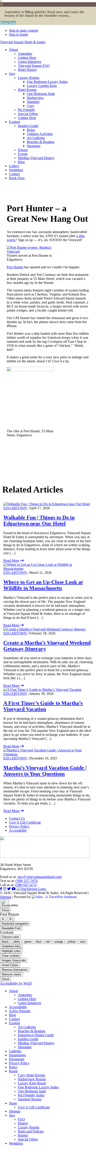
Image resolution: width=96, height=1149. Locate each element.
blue (38, 941)
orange (58, 941)
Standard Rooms (29, 1099)
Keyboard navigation (15, 923)
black (5, 941)
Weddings (16, 1143)
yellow (71, 941)
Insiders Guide (28, 1039)
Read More (11, 560)
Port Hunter (15, 267)
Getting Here (27, 999)
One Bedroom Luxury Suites (38, 1087)
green (27, 941)
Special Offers (28, 1139)
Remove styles (11, 974)
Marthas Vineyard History (36, 1043)
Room (13, 1071)
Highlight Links (11, 951)
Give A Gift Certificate (25, 822)
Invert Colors (10, 965)
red (48, 941)
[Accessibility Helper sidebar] (4, 903)
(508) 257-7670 (26, 881)
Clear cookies (10, 955)
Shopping (24, 1047)
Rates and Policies (31, 1131)
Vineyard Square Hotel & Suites (22, 42)
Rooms (23, 1135)
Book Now (8, 23)
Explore (14, 1023)
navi (82, 941)
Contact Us (17, 818)
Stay (12, 1115)
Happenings (17, 1055)
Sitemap (5, 897)
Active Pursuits (19, 1011)
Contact (14, 1019)
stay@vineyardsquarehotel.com (39, 877)
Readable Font (11, 928)
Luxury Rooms (28, 1127)
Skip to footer (18, 34)
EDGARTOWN (15, 508)
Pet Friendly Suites (31, 1095)
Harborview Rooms (32, 1079)
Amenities (25, 995)
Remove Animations (15, 969)
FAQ (21, 1119)
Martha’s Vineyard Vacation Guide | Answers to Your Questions (44, 771)
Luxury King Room (32, 1083)
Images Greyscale (13, 960)
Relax (13, 1067)
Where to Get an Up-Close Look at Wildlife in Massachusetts (43, 585)
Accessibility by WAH (16, 983)
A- (3, 919)
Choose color (10, 937)
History (23, 1123)
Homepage (16, 1059)
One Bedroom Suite (32, 1091)
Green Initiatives (29, 1003)
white (16, 941)
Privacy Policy (19, 826)
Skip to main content (23, 30)
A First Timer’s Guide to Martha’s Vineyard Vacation (43, 706)
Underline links (11, 946)
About (13, 991)
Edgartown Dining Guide (36, 1035)
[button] (1, 1)
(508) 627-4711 (26, 885)
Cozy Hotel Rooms (31, 1075)
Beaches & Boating (31, 1031)
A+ (11, 919)
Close (5, 910)
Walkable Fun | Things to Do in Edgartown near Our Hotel (39, 520)
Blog (12, 1015)
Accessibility (18, 830)
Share (13, 1103)
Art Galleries (27, 1027)
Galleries (15, 1051)
